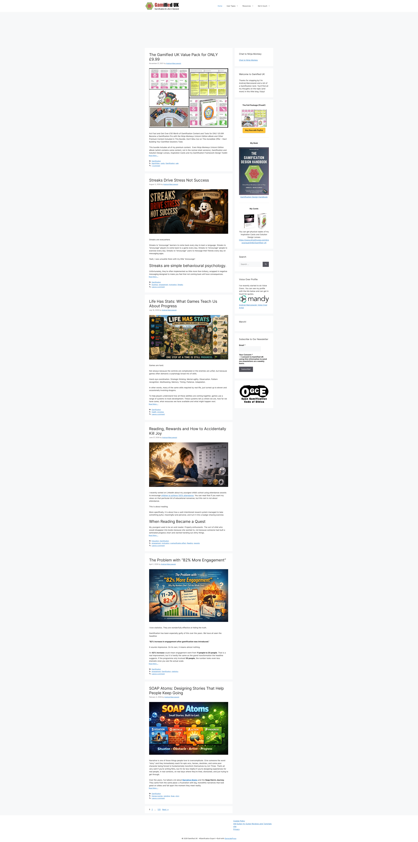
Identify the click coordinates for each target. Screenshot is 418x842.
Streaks (180, 284)
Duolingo (155, 284)
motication (165, 543)
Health (154, 412)
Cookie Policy (239, 821)
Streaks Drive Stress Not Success (179, 180)
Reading (190, 543)
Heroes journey (157, 796)
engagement (163, 284)
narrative (167, 796)
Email (242, 345)
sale (177, 163)
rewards (197, 543)
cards (163, 163)
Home (220, 6)
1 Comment (156, 166)
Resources (247, 6)
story (177, 796)
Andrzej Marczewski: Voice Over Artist (253, 306)
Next (165, 809)
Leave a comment (158, 287)
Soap (173, 796)
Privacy (236, 829)
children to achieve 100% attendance (177, 495)
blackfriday (156, 163)
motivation (173, 284)
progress (160, 412)
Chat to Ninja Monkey (248, 60)
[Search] (266, 264)
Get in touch (262, 6)
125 (159, 809)
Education (155, 541)
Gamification (156, 161)
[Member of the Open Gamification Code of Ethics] (254, 402)
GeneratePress (230, 838)
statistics (175, 671)
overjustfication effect (178, 543)
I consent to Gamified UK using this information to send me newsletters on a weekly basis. (253, 360)
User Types (231, 6)
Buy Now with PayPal (254, 130)
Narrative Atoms (189, 780)
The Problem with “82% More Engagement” (187, 560)
